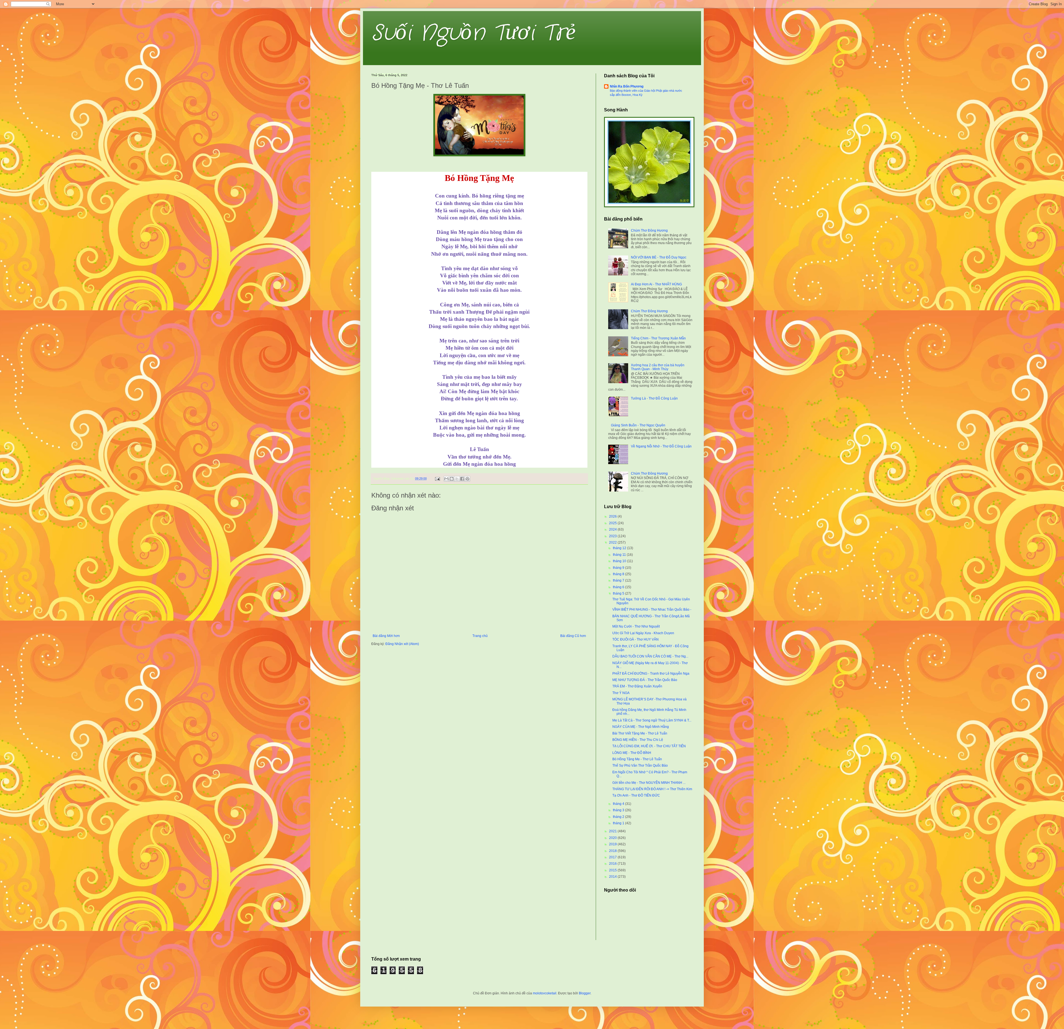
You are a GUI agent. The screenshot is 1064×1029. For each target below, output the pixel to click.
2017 (613, 857)
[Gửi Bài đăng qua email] (437, 478)
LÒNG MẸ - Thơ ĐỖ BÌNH (631, 753)
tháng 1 (619, 823)
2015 (613, 870)
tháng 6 (619, 587)
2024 (613, 529)
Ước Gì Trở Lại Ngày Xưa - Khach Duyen (643, 633)
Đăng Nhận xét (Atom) (402, 644)
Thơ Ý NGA (621, 693)
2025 (613, 523)
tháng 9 (619, 568)
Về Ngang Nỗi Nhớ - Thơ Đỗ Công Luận (661, 446)
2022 (613, 542)
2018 (613, 851)
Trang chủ (480, 636)
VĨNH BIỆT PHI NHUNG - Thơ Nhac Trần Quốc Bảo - (651, 609)
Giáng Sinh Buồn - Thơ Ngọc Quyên (638, 425)
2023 (613, 536)
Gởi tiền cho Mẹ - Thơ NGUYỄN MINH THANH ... (649, 783)
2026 (613, 516)
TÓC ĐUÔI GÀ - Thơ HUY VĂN (635, 639)
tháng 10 (620, 561)
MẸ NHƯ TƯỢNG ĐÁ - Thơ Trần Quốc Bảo (644, 680)
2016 (613, 864)
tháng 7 (619, 580)
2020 (613, 838)
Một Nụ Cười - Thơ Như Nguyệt (636, 626)
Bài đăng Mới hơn (386, 636)
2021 (613, 831)
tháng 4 (619, 804)
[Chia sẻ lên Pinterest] (467, 479)
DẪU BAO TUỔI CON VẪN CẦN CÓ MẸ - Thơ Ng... (650, 656)
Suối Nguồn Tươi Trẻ (473, 33)
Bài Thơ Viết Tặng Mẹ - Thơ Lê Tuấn (639, 733)
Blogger (584, 993)
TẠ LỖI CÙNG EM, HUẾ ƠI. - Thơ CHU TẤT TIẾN (649, 746)
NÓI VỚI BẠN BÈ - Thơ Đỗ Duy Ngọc (658, 257)
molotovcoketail (544, 993)
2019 (613, 844)
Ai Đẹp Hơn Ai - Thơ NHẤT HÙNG (656, 284)
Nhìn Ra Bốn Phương (626, 86)
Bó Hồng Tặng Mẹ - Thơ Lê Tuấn (637, 759)
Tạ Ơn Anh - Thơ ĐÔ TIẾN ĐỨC (636, 795)
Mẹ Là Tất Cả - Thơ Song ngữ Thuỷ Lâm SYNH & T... (651, 720)
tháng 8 (619, 574)
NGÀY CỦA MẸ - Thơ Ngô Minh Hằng (640, 727)
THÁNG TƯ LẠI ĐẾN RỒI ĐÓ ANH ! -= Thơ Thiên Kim (652, 789)
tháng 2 (619, 817)
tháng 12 (620, 548)
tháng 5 (619, 593)
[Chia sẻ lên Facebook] (462, 479)
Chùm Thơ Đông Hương (649, 230)
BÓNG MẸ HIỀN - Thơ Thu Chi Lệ (637, 740)
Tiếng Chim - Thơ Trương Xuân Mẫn (658, 338)
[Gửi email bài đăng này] (446, 479)
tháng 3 (619, 810)
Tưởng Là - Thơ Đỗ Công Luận (654, 398)
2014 (613, 877)
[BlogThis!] (451, 479)
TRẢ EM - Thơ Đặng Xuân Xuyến (637, 686)
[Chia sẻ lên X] (457, 479)
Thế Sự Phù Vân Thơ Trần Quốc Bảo (640, 765)
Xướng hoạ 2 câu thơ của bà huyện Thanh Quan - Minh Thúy (657, 367)
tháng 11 (620, 555)
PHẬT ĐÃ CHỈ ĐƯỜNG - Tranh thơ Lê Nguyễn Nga (650, 673)
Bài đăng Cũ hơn (573, 636)
